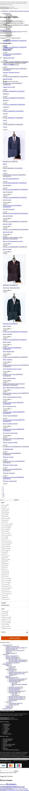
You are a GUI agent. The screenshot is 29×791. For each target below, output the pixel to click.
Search (16, 771)
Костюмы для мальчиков (12, 658)
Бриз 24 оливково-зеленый (10, 423)
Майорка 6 (6, 93)
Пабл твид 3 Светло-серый (10, 465)
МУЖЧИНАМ (6, 724)
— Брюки (5, 731)
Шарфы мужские (10, 653)
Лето (13, 693)
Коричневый (5, 518)
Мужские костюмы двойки (16, 696)
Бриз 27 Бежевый (7, 192)
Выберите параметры (19, 40)
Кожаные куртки (10, 669)
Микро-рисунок (6, 617)
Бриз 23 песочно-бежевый (10, 433)
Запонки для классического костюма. (15, 647)
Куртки (8, 676)
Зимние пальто (12, 704)
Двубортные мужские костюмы (17, 679)
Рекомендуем (6, 708)
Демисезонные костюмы (15, 680)
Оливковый (5, 573)
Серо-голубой (6, 582)
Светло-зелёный (6, 580)
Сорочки (8, 707)
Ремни (7, 651)
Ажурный (5, 611)
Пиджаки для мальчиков (12, 662)
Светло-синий (6, 529)
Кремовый (5, 520)
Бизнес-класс (3, 784)
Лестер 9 (5, 113)
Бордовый (5, 512)
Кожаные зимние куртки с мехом (17, 672)
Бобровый (5, 510)
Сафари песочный (8, 64)
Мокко (4, 569)
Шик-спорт (12, 700)
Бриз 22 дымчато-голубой (10, 442)
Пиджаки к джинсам (18, 788)
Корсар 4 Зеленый (8, 232)
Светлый (4, 531)
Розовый (4, 522)
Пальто (8, 702)
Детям (4, 654)
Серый (4, 537)
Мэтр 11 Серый (7, 249)
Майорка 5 (6, 100)
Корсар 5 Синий (7, 224)
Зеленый (4, 516)
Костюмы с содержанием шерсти (10, 785)
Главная (2, 31)
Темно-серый (5, 544)
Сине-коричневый (6, 588)
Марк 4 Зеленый (7, 334)
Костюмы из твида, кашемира (19, 684)
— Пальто (5, 727)
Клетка (4, 615)
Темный (4, 595)
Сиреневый (5, 589)
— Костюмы (6, 725)
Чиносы (11, 668)
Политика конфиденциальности (11, 749)
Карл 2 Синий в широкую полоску (12, 397)
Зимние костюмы (13, 681)
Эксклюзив (26, 790)
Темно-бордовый (6, 593)
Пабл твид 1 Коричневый (10, 481)
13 (3, 496)
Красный (5, 565)
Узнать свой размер (8, 48)
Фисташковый (6, 550)
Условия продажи (7, 745)
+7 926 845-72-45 (14, 64)
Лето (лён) (14, 695)
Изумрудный (5, 559)
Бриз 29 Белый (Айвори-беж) (11, 178)
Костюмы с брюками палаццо (16, 691)
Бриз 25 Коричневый (8, 209)
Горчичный (5, 556)
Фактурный (5, 626)
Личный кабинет (7, 740)
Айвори (4, 554)
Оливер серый (7, 43)
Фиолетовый (5, 599)
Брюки (7, 665)
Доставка (5, 741)
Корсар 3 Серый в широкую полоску (13, 241)
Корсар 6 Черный (7, 216)
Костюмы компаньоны (14, 688)
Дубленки (11, 670)
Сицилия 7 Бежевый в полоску (11, 72)
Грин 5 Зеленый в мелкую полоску (12, 369)
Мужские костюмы (16, 31)
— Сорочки (6, 729)
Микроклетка (5, 619)
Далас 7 (5, 120)
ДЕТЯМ (5, 732)
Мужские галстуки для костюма (14, 650)
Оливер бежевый (7, 79)
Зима (13, 683)
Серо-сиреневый (6, 535)
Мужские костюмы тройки (16, 697)
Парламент (5, 574)
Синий (4, 539)
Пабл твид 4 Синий (8, 457)
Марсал (4, 567)
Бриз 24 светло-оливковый (10, 415)
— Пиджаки (6, 728)
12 (3, 494)
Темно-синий (5, 546)
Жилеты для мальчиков (12, 657)
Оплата (5, 743)
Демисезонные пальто (14, 703)
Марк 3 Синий (7, 342)
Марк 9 (5, 164)
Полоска (4, 624)
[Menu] (0, 11)
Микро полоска (6, 628)
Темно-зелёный (6, 541)
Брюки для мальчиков (11, 655)
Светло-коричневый (7, 524)
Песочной (5, 576)
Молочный (5, 571)
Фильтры (3, 30)
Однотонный (5, 622)
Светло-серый (6, 527)
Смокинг (21, 790)
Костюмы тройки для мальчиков (17, 661)
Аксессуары (6, 645)
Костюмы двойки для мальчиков (17, 660)
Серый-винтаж (6, 586)
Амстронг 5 (6, 107)
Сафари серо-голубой (9, 87)
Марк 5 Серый (7, 326)
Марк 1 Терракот (7, 359)
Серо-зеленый (6, 533)
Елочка (4, 613)
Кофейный (5, 563)
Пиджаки (8, 706)
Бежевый (5, 505)
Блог (4, 747)
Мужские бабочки (10, 649)
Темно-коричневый (7, 542)
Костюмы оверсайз (14, 689)
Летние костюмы (13, 692)
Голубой (4, 514)
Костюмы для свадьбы (14, 687)
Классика (11, 666)
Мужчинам (8, 31)
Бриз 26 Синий (7, 200)
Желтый (4, 557)
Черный (4, 552)
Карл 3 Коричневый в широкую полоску (14, 387)
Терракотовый (6, 548)
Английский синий (8, 449)
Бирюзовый (5, 509)
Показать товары (14, 638)
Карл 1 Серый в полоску (9, 406)
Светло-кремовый (6, 525)
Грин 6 (5, 170)
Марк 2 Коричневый (8, 351)
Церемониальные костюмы (16, 699)
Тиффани (5, 597)
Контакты (5, 748)
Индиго (4, 561)
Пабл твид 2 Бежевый (9, 473)
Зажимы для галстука (11, 646)
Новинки (10, 788)
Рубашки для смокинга (16, 790)
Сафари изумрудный (8, 58)
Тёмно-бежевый (6, 591)
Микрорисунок (6, 621)
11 (3, 493)
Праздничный (8, 790)
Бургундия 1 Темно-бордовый (11, 287)
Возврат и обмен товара (9, 744)
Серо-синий (5, 584)
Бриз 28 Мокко (7, 185)
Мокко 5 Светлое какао (9, 378)
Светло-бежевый (6, 578)
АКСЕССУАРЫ (7, 733)
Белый (4, 507)
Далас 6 (5, 127)
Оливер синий (7, 49)
